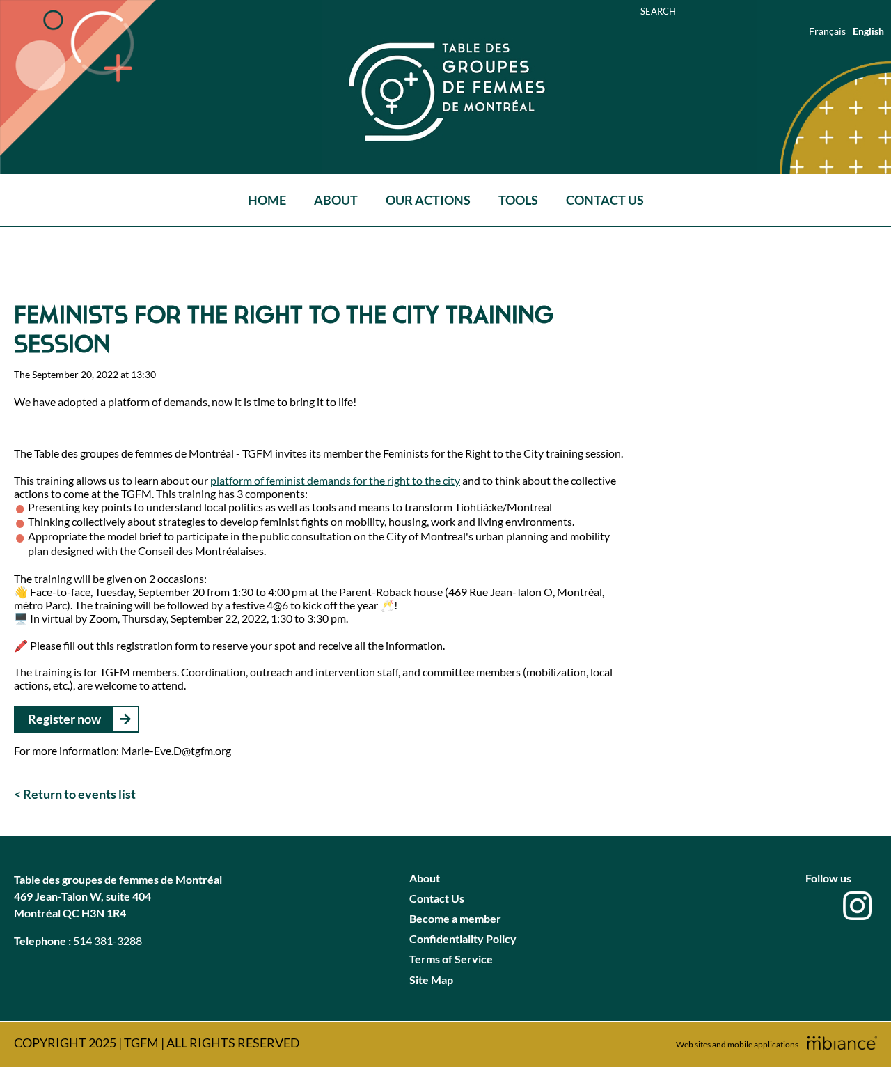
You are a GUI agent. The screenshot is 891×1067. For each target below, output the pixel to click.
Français (827, 31)
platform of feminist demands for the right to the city (335, 480)
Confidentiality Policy (463, 938)
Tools (518, 200)
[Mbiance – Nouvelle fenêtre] (842, 1043)
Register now (64, 718)
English (868, 31)
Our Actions (428, 200)
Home (267, 200)
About (336, 200)
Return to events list (79, 794)
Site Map (431, 979)
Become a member (455, 918)
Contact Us (605, 200)
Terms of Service (451, 958)
